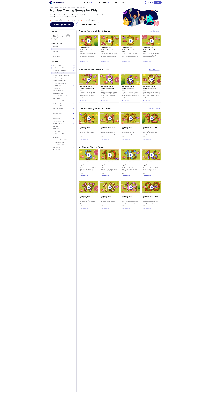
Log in (149, 2)
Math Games (63, 7)
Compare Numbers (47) (59, 88)
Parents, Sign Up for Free (62, 24)
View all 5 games (154, 31)
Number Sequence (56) (59, 83)
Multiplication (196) (58, 108)
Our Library (119, 2)
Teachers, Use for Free (88, 24)
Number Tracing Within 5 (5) (61, 75)
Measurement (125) (58, 123)
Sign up (157, 2)
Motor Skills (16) (57, 150)
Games (56, 7)
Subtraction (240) (58, 106)
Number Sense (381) (59, 68)
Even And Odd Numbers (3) (60, 95)
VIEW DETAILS (84, 61)
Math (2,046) (57, 65)
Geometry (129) (57, 118)
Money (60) (56, 128)
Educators (103, 2)
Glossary (55, 54)
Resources (55, 46)
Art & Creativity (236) (59, 142)
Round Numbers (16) (59, 100)
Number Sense (71, 7)
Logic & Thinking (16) (58, 144)
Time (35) (55, 126)
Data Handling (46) (58, 121)
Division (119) (56, 111)
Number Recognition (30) (60, 70)
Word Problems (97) (58, 133)
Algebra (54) (56, 131)
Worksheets (56, 51)
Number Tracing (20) (59, 73)
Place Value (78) (57, 98)
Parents (87, 2)
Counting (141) (57, 85)
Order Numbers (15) (58, 90)
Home (51, 7)
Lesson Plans (56, 56)
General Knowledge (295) (60, 139)
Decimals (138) (57, 116)
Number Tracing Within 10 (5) (61, 78)
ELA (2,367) (56, 137)
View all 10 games (154, 108)
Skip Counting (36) (58, 93)
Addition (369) (57, 103)
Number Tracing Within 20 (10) (61, 80)
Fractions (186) (57, 113)
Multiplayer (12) (57, 147)
